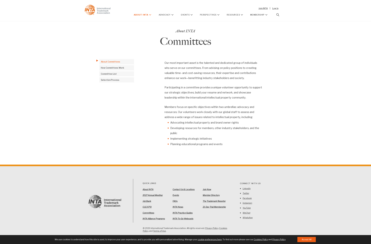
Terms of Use (159, 231)
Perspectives (208, 15)
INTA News (178, 207)
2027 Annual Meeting (153, 195)
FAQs (175, 201)
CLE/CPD (147, 207)
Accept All (306, 239)
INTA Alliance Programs (154, 218)
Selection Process (110, 80)
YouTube (247, 208)
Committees (148, 213)
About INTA (141, 15)
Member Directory (211, 195)
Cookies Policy (261, 239)
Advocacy (165, 15)
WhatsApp (248, 217)
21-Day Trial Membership (214, 207)
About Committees (110, 61)
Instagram (247, 203)
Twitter (246, 193)
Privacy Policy (211, 228)
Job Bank (147, 201)
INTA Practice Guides (183, 213)
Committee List (109, 74)
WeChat (246, 213)
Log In (275, 8)
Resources (233, 15)
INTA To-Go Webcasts (183, 218)
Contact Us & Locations (184, 189)
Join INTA (263, 8)
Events (185, 15)
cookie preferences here (210, 239)
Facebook (247, 198)
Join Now (207, 189)
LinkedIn (247, 188)
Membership (257, 15)
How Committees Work (112, 68)
